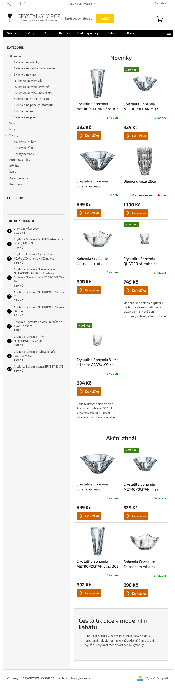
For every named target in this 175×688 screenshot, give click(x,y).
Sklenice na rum (24, 111)
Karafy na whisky (25, 141)
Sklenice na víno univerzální (33, 93)
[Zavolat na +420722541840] (14, 3)
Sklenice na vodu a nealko (31, 99)
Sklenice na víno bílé (29, 80)
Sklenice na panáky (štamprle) (34, 105)
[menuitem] (13, 33)
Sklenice (15, 56)
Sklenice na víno (25, 74)
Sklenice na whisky (26, 62)
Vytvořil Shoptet (157, 678)
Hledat (105, 18)
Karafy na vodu (24, 154)
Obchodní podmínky (83, 4)
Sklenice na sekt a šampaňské (34, 68)
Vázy (12, 123)
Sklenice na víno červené (32, 87)
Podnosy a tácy (19, 160)
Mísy (12, 129)
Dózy (12, 172)
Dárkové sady (18, 178)
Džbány (14, 166)
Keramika (15, 184)
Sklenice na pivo (25, 117)
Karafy (13, 135)
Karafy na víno (23, 148)
